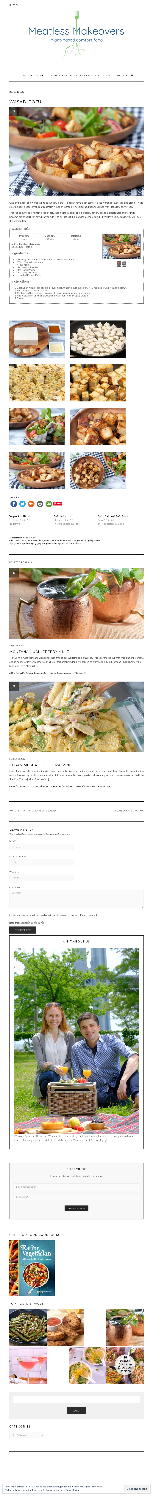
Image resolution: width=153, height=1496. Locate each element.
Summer (97, 540)
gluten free (19, 543)
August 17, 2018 (16, 645)
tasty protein (47, 543)
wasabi (66, 543)
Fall (40, 786)
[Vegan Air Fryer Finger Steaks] (65, 1327)
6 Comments (105, 786)
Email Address (17, 856)
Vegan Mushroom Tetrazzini (39, 765)
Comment (14, 887)
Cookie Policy (72, 1490)
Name (12, 841)
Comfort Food (25, 786)
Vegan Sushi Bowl (19, 516)
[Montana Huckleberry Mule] (125, 1327)
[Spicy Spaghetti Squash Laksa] (87, 1365)
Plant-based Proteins (64, 540)
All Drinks (13, 673)
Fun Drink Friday (59, 75)
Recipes (36, 75)
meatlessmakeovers (26, 537)
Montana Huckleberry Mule (39, 652)
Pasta (55, 786)
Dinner (40, 540)
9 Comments (80, 673)
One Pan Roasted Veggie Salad (35, 810)
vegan (60, 543)
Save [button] (119, 265)
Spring (90, 540)
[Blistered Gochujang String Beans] (28, 1327)
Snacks (84, 540)
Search (76, 1410)
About (121, 75)
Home (23, 75)
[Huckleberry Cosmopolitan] (28, 1365)
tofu (55, 543)
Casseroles (13, 786)
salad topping (30, 543)
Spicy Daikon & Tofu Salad (113, 516)
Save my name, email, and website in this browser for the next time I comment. (55, 915)
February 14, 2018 (17, 758)
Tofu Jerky (60, 516)
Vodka (43, 673)
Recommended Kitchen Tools (94, 75)
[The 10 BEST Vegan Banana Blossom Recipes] (125, 1365)
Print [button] (124, 265)
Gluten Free (49, 540)
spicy (39, 543)
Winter (69, 786)
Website (14, 872)
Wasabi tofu (75, 543)
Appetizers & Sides (29, 540)
